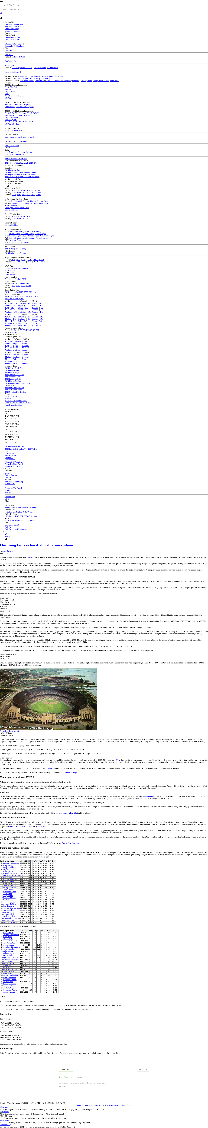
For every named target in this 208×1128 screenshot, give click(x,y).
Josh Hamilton (9, 867)
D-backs (35, 317)
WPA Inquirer (10, 275)
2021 (26, 163)
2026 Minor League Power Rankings (19, 383)
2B (18, 330)
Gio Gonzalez (9, 943)
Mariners (35, 310)
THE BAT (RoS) (11, 122)
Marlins (8, 319)
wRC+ (14, 508)
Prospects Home (11, 396)
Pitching (14, 225)
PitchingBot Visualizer (13, 462)
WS (18, 260)
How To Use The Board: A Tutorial (18, 403)
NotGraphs (38, 76)
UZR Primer (9, 516)
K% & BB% (26, 508)
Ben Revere (40, 826)
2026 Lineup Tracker (13, 381)
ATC (7, 94)
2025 (7, 163)
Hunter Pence (9, 912)
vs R (17, 283)
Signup (7, 46)
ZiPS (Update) (20, 113)
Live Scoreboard (11, 152)
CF (30, 330)
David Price (8, 955)
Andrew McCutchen (11, 863)
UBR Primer (15, 520)
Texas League (40, 234)
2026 (13, 190)
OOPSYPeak (10, 107)
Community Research (13, 72)
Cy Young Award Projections (16, 141)
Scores (7, 490)
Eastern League (14, 234)
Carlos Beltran (10, 879)
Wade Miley (8, 974)
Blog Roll (8, 50)
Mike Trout (8, 871)
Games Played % (27, 137)
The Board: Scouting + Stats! (16, 401)
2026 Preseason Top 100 (14, 446)
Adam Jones (8, 890)
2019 (36, 163)
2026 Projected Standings (14, 170)
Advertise (101, 1105)
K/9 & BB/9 (24, 512)
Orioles (8, 305)
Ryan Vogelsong (10, 969)
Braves (7, 317)
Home (22, 283)
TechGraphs (48, 76)
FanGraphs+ (59, 76)
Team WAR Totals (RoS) (14, 299)
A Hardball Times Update (10, 731)
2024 (11, 163)
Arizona (13, 240)
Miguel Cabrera (10, 873)
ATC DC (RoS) (11, 120)
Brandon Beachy (10, 980)
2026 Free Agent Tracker (14, 388)
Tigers (20, 308)
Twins (20, 310)
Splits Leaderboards (12, 205)
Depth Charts (10, 91)
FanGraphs (9, 55)
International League (18, 231)
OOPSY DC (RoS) (12, 124)
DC (16, 303)
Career (37, 190)
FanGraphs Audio (27, 81)
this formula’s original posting (73, 772)
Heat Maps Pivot (11, 455)
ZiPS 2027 (9, 130)
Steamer (8, 89)
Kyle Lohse (8, 967)
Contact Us (91, 1105)
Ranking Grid (16, 201)
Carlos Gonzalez (10, 869)
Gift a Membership (12, 29)
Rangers (35, 312)
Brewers (21, 317)
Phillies (8, 325)
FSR (21, 516)
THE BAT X (19, 96)
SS (21, 330)
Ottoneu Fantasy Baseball (14, 44)
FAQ (13, 46)
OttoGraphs (114, 81)
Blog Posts (20, 46)
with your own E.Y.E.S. (67, 813)
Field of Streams (40, 68)
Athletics (35, 308)
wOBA (7, 508)
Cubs (20, 321)
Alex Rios (7, 894)
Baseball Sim (10, 453)
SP (13, 332)
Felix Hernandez (10, 976)
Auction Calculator (12, 39)
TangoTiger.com (6, 1120)
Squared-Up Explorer (13, 466)
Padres (34, 323)
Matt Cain (7, 937)
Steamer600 (9, 104)
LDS (29, 260)
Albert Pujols (148, 796)
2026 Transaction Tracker (14, 375)
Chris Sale (8, 939)
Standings (8, 492)
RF (34, 330)
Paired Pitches (10, 460)
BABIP (15, 512)
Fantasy (37, 78)
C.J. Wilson (8, 961)
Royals (20, 305)
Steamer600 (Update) (23, 104)
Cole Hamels (8, 949)
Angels (34, 303)
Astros (34, 305)
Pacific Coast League (35, 231)
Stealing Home (86, 81)
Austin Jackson (10, 922)
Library (7, 473)
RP (16, 332)
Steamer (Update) (23, 115)
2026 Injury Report (12, 370)
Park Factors (9, 477)
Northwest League (47, 236)
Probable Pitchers (25, 152)
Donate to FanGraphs (13, 31)
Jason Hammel (9, 992)
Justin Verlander (11, 935)
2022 (21, 163)
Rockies (35, 325)
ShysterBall (46, 78)
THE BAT (9, 96)
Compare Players (29, 201)
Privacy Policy (126, 1105)
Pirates (20, 323)
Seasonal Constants (12, 525)
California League (14, 238)
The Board (9, 398)
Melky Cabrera (9, 888)
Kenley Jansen (9, 984)
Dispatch (29, 78)
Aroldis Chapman (10, 986)
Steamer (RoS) (10, 115)
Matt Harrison (9, 978)
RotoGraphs (9, 65)
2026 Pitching (21, 249)
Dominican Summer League (18, 242)
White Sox (22, 312)
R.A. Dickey (8, 933)
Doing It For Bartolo (101, 81)
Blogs (7, 499)
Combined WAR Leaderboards (16, 268)
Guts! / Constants (11, 475)
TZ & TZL (28, 516)
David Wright (9, 877)
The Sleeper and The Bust (22, 68)
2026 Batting (10, 249)
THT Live (21, 78)
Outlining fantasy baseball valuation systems (36, 545)
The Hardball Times (25, 76)
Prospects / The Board (13, 488)
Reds (20, 325)
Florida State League (43, 238)
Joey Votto (8, 896)
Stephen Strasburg (11, 947)
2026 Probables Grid (13, 379)
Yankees (8, 312)
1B (14, 330)
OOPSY (8, 98)
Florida (19, 240)
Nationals (8, 323)
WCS (35, 260)
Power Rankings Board (14, 464)
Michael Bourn (15, 826)
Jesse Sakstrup (7, 551)
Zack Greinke (9, 971)
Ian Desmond (8, 906)
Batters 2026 (9, 279)
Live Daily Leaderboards (14, 154)
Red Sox (8, 310)
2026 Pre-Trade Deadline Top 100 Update (21, 449)
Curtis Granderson (11, 908)
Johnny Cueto (9, 953)
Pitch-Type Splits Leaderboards (17, 208)
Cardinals (21, 319)
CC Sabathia (8, 988)
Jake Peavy (8, 951)
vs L (12, 283)
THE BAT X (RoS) (26, 122)
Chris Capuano (9, 963)
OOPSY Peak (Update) (25, 107)
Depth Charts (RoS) (12, 117)
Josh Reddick (9, 916)
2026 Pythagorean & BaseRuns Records (20, 174)
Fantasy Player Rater (13, 37)
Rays (7, 308)
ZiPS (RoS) (9, 113)
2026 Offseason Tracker (14, 390)
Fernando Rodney (10, 990)
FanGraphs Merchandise (14, 26)
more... (35, 508)
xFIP (10, 512)
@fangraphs (81, 1105)
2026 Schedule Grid (12, 377)
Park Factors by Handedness (15, 529)
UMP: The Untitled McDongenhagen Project (62, 81)
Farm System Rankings (14, 405)
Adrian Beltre (9, 904)
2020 (31, 163)
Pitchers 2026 (20, 279)
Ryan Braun (8, 865)
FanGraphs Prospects (13, 61)
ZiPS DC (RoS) (33, 113)
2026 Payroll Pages (12, 372)
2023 (16, 163)
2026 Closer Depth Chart (14, 368)
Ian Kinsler (8, 910)
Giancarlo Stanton (11, 918)
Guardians (22, 303)
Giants (34, 321)
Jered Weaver (9, 945)
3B (24, 330)
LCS (23, 260)
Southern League (27, 234)
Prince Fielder (10, 914)
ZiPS (7, 87)
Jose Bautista (9, 885)
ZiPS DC (13, 87)
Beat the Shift (52, 68)
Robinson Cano (9, 892)
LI (27, 520)
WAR (7, 520)
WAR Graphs (10, 270)
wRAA (117, 760)
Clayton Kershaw (10, 959)
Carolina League (28, 238)
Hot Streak (9, 458)
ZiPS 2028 (18, 130)
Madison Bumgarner (11, 957)
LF (27, 330)
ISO (19, 508)
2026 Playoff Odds (12, 172)
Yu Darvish (8, 982)
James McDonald (10, 941)
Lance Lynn (8, 965)
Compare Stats (42, 201)
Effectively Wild (18, 57)
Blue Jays (9, 303)
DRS (17, 516)
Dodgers (35, 319)
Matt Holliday (9, 898)
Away (27, 283)
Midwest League (14, 236)
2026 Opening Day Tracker (15, 392)
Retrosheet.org (5, 1125)
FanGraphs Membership (14, 24)
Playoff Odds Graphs (28, 172)
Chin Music (39, 81)
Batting (7, 225)
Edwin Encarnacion (11, 875)
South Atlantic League (30, 236)
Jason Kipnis (9, 902)
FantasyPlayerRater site (71, 843)
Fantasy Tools (10, 497)
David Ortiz (8, 881)
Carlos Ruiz (8, 920)
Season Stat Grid (11, 210)
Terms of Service (112, 1105)
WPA (23, 520)
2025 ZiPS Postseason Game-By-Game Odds (22, 177)
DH (37, 330)
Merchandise (10, 484)
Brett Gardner (27, 826)
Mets (7, 321)
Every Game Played (12, 137)
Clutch (31, 520)
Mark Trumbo (8, 900)
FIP (6, 512)
